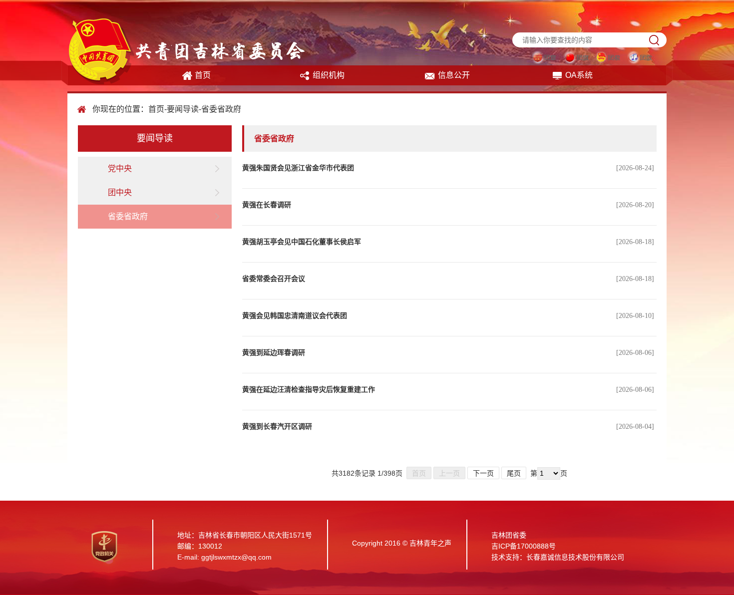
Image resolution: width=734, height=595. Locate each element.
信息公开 (454, 75)
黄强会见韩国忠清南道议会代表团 (294, 315)
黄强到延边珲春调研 (273, 352)
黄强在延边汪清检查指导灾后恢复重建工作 (308, 389)
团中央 (120, 192)
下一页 (483, 473)
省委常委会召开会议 (273, 279)
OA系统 (579, 75)
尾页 (514, 473)
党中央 (120, 168)
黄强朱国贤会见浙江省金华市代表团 (298, 168)
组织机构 (329, 75)
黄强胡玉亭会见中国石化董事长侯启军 (301, 242)
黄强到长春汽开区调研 (277, 426)
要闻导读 (183, 109)
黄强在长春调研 (266, 205)
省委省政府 (221, 109)
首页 (203, 75)
